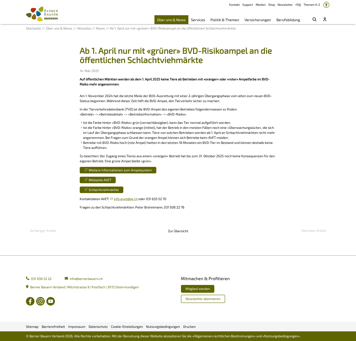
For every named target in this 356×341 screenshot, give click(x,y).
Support (247, 4)
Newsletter (285, 4)
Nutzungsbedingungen (281, 336)
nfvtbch (126, 199)
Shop (271, 4)
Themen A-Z (312, 4)
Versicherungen (258, 19)
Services (198, 19)
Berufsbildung (288, 19)
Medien (261, 4)
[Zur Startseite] (42, 13)
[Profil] (325, 19)
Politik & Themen (224, 19)
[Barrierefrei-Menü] (326, 5)
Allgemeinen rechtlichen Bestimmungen (224, 336)
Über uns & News (171, 19)
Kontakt (234, 4)
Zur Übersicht (178, 231)
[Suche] (314, 19)
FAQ (298, 4)
